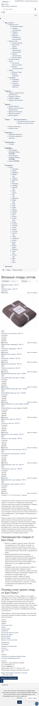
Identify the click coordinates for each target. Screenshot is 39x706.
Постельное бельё (6, 625)
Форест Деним (14, 246)
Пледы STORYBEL (14, 161)
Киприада (15, 183)
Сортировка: (5, 281)
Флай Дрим (13, 243)
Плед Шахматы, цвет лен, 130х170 (11, 469)
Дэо (13, 182)
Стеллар (14, 231)
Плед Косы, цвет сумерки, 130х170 (11, 438)
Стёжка (14, 229)
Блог (2, 652)
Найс (13, 204)
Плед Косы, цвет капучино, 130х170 (12, 333)
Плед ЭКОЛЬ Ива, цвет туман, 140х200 (13, 378)
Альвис (14, 171)
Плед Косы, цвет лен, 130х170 (10, 423)
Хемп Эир (13, 252)
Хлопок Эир (14, 256)
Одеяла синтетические (16, 55)
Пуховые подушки (17, 26)
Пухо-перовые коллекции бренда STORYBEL (14, 152)
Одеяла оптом (13, 41)
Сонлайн (15, 225)
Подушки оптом (13, 24)
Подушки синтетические (16, 29)
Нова (13, 205)
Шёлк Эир (13, 259)
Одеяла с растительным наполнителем (16, 50)
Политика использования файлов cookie (13, 656)
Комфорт (15, 185)
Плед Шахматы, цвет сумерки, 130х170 (13, 484)
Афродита (15, 172)
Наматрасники (5, 629)
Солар (14, 222)
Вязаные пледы (17, 72)
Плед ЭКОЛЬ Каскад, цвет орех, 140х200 (13, 393)
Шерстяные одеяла (15, 45)
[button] (37, 704)
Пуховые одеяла (17, 43)
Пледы (11, 70)
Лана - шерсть (14, 192)
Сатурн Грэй (14, 219)
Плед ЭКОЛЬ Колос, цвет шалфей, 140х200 (14, 408)
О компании (5, 644)
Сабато (14, 216)
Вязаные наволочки (15, 75)
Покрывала (12, 77)
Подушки (4, 621)
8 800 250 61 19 (21, 1)
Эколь (14, 262)
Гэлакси (14, 178)
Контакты (4, 648)
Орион (14, 207)
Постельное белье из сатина (17, 64)
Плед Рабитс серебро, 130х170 (10, 358)
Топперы (11, 144)
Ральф (14, 213)
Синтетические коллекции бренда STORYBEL (14, 157)
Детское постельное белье (17, 67)
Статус (14, 227)
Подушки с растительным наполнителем (16, 37)
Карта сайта (5, 650)
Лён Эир (13, 195)
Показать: (24, 281)
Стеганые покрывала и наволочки (16, 85)
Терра (14, 236)
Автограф (15, 169)
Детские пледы (5, 638)
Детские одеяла (17, 57)
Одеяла (3, 623)
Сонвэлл (14, 224)
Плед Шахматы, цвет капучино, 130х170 (13, 453)
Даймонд (15, 180)
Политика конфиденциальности (10, 658)
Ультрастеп (15, 238)
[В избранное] (2, 287)
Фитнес (14, 240)
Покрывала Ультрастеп (15, 80)
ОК (19, 702)
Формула (15, 249)
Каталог (11, 167)
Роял (13, 214)
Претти (14, 209)
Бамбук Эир (14, 175)
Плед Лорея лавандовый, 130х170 (11, 348)
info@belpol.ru (10, 666)
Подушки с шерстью (15, 33)
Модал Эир (14, 201)
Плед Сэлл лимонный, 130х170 (10, 368)
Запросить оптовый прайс (9, 646)
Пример (14, 211)
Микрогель (15, 198)
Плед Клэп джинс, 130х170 (9, 289)
